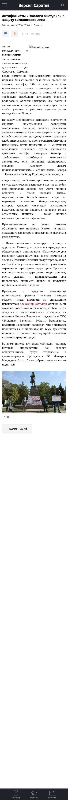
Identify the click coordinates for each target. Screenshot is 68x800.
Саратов (34, 5)
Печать (38, 25)
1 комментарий (17, 428)
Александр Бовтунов (33, 304)
